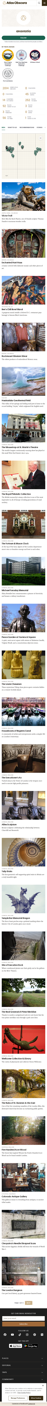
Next (29, 1303)
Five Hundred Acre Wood (14, 1150)
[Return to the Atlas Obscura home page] (15, 3)
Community (8, 1379)
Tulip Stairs (7, 871)
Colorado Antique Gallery (14, 1196)
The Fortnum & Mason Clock (15, 543)
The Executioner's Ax (12, 778)
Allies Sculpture (9, 824)
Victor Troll (7, 216)
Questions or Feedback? (23, 1403)
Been (3, 127)
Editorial (6, 1365)
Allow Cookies (36, 1398)
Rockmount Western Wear (14, 356)
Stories (39, 127)
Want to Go (12, 127)
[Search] (39, 3)
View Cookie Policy (23, 1392)
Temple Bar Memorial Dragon (16, 918)
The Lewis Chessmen (12, 684)
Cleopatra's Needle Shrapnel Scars (19, 1243)
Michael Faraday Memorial (15, 590)
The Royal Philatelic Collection (16, 494)
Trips (4, 1372)
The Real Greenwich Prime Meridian (19, 1012)
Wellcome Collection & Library (16, 1059)
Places (5, 1358)
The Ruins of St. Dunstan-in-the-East (18, 1103)
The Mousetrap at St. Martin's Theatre (20, 447)
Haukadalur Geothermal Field (16, 400)
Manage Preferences (18, 1398)
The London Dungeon (12, 1290)
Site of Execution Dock (12, 965)
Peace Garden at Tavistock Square (19, 637)
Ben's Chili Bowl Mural (12, 309)
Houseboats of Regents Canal (16, 731)
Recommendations (27, 127)
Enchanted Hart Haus (12, 262)
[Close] (43, 1385)
